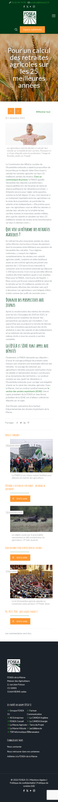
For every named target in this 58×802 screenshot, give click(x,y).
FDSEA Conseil (17, 721)
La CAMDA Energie (38, 721)
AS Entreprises (17, 717)
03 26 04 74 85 (18, 2)
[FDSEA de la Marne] (30, 17)
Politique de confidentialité (22, 783)
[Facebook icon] (24, 6)
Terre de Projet (36, 725)
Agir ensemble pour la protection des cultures (23, 548)
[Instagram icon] (34, 6)
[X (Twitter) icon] (27, 6)
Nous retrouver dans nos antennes (23, 751)
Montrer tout (44, 112)
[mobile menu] (53, 15)
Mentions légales (38, 780)
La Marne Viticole (18, 728)
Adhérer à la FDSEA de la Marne (22, 756)
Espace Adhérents (32, 29)
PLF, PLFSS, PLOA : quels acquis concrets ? (21, 611)
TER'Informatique (18, 732)
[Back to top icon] (51, 795)
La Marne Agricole (18, 725)
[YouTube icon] (30, 6)
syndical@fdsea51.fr (39, 2)
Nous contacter (14, 746)
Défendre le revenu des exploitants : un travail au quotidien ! (25, 487)
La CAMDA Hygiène (38, 717)
